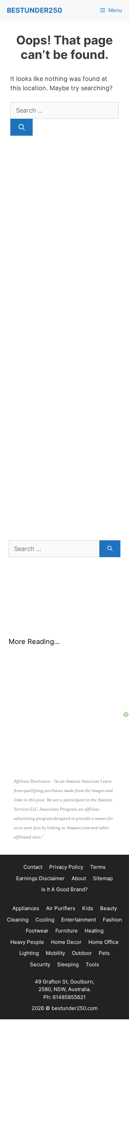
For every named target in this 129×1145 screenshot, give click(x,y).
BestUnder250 (34, 10)
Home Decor (66, 942)
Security (40, 964)
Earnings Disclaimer (40, 878)
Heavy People (27, 942)
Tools (92, 964)
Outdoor (82, 953)
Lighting (29, 953)
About (79, 878)
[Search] (21, 127)
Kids (87, 908)
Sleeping (68, 964)
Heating (94, 930)
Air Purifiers (60, 908)
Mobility (55, 953)
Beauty (108, 908)
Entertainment (78, 919)
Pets (104, 953)
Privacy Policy (66, 867)
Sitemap (103, 878)
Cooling (44, 919)
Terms (98, 867)
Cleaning (18, 919)
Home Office (103, 942)
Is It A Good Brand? (64, 889)
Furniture (66, 930)
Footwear (37, 930)
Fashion (112, 919)
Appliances (25, 908)
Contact (32, 867)
